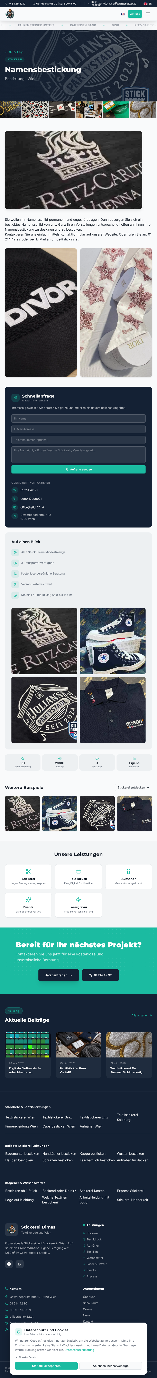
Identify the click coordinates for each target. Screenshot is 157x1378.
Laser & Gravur (97, 1264)
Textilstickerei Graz (57, 1117)
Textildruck (94, 1239)
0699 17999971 (31, 498)
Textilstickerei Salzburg (127, 1117)
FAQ (105, 3)
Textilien (92, 1251)
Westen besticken (130, 1154)
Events (91, 1270)
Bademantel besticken (22, 1154)
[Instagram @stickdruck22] (9, 1264)
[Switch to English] (123, 14)
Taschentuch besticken (97, 1160)
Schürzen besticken (58, 1160)
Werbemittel (95, 1258)
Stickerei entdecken (131, 787)
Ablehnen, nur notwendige (111, 1366)
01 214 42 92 (29, 490)
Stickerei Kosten (92, 1191)
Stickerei (92, 1233)
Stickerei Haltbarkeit (132, 1200)
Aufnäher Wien (91, 1126)
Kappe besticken (92, 1154)
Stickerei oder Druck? (59, 1191)
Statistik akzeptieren (46, 1366)
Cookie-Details (27, 1357)
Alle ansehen (139, 1015)
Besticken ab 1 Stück (21, 1191)
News (87, 1315)
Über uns (89, 1297)
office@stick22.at (65, 239)
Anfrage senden (81, 469)
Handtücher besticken (59, 1154)
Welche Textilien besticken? (54, 1199)
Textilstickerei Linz (94, 1117)
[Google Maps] (20, 1264)
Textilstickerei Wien (20, 1117)
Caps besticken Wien (59, 1126)
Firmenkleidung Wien (21, 1126)
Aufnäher (93, 1245)
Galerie (87, 1309)
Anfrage (135, 13)
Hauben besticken (19, 1160)
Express (92, 1276)
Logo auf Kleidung (19, 1200)
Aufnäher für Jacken (132, 1160)
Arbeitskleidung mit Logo (94, 1199)
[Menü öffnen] (148, 14)
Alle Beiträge (16, 52)
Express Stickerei (130, 1191)
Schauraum (90, 1303)
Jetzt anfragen (56, 975)
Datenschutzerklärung (79, 1350)
